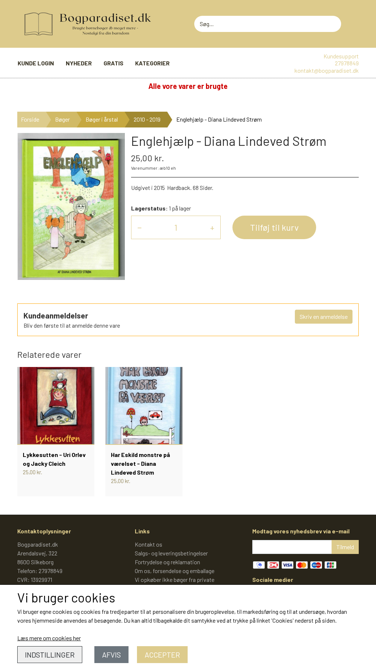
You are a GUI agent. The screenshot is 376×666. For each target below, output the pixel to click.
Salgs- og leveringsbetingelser (171, 553)
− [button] (139, 227)
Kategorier (152, 63)
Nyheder (79, 63)
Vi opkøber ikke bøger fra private (174, 579)
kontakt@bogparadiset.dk (326, 70)
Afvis (111, 654)
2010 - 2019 (147, 119)
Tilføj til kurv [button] (274, 227)
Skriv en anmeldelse (324, 316)
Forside (30, 119)
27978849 (347, 63)
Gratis (113, 63)
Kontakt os (148, 544)
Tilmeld (345, 546)
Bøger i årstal (102, 119)
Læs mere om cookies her (49, 637)
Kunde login (36, 63)
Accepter (162, 654)
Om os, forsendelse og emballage (174, 570)
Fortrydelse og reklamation (167, 561)
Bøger (62, 119)
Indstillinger (50, 654)
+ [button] (212, 227)
